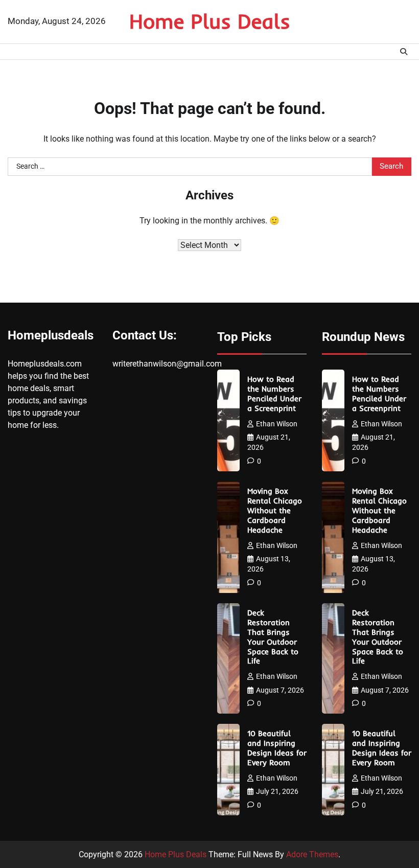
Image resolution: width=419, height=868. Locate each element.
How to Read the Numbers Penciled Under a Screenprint (274, 394)
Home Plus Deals (209, 21)
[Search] (403, 51)
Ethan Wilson (276, 424)
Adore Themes (312, 854)
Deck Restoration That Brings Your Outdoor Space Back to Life (272, 637)
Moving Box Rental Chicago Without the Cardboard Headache (274, 510)
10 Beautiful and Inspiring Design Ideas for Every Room (277, 748)
